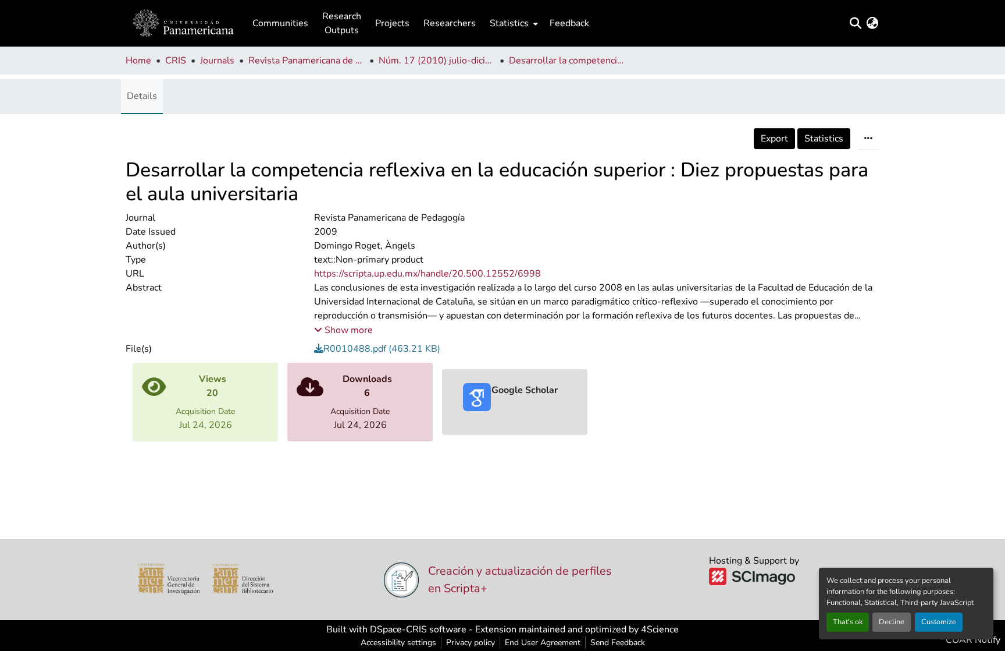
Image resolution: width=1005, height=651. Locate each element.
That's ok (848, 622)
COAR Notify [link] (971, 640)
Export (774, 138)
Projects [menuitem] (392, 23)
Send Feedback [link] (617, 642)
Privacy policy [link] (470, 642)
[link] (596, 349)
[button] (183, 23)
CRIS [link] (175, 60)
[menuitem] (512, 23)
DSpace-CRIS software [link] (418, 629)
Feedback (569, 23)
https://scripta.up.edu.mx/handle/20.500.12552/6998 (427, 273)
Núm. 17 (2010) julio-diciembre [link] (437, 60)
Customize (938, 622)
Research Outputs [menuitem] (341, 23)
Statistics (823, 138)
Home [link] (138, 60)
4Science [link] (660, 629)
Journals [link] (217, 60)
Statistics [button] (509, 23)
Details (142, 96)
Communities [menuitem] (280, 23)
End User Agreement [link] (542, 642)
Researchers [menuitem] (449, 23)
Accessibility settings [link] (398, 642)
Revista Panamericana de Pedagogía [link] (306, 60)
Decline (891, 622)
